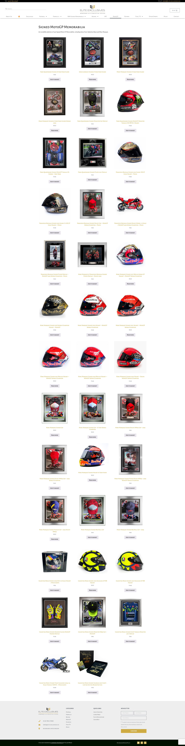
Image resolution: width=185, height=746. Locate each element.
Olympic (126, 16)
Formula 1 (56, 16)
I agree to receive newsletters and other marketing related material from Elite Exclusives (133, 725)
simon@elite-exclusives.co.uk (171, 1)
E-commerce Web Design (56, 742)
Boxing (94, 16)
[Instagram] (145, 743)
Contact (176, 16)
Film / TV (138, 16)
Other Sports (153, 16)
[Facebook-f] (142, 743)
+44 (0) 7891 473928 (13, 1)
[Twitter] (138, 743)
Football (42, 16)
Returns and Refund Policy (123, 742)
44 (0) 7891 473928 (48, 721)
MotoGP (115, 16)
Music (166, 16)
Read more (92, 79)
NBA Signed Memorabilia (76, 16)
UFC (105, 16)
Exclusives (29, 16)
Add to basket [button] (54, 79)
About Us (9, 16)
